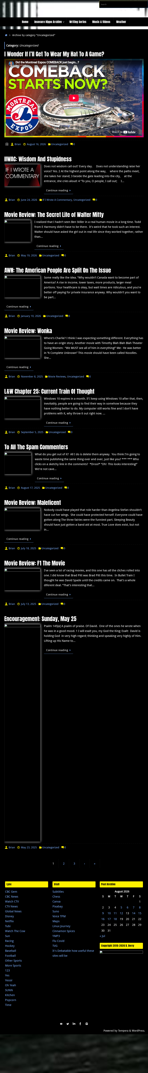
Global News (13, 911)
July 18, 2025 (28, 548)
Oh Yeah (10, 985)
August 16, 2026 (36, 144)
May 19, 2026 (29, 255)
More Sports (13, 965)
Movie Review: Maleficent (32, 502)
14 (133, 913)
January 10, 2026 (31, 316)
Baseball (10, 951)
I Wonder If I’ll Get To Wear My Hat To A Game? (54, 54)
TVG (55, 946)
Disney (9, 916)
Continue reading (57, 190)
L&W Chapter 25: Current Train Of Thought (49, 391)
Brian (18, 144)
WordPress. (138, 1030)
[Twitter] (67, 1023)
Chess (56, 896)
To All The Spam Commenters (36, 447)
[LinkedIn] (74, 1023)
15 (139, 913)
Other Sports (13, 960)
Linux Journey (61, 926)
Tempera (123, 1030)
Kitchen (10, 995)
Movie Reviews (57, 376)
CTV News (11, 906)
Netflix (9, 921)
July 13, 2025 (28, 604)
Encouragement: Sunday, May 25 (40, 619)
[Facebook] (80, 1023)
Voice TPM (59, 916)
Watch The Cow (15, 931)
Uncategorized (59, 144)
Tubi (8, 926)
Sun (7, 936)
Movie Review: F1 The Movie (34, 563)
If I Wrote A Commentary (57, 199)
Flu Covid (58, 941)
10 (109, 913)
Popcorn (10, 1000)
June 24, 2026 (29, 199)
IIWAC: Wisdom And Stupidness (38, 159)
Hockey (10, 946)
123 (7, 970)
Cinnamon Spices (63, 931)
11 (115, 913)
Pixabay (57, 906)
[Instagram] (86, 1023)
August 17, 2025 (30, 487)
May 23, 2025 (29, 847)
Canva (56, 901)
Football (10, 956)
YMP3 (56, 936)
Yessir (9, 980)
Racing (9, 941)
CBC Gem (11, 892)
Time (8, 1005)
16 (102, 919)
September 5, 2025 (32, 432)
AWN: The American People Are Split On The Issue (57, 270)
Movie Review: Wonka (28, 331)
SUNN (9, 990)
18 (115, 919)
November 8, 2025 (32, 376)
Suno (55, 911)
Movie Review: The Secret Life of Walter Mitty (54, 214)
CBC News (11, 896)
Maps (56, 921)
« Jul (102, 936)
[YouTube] (61, 1023)
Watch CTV (12, 901)
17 (109, 919)
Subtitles (58, 892)
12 (121, 913)
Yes (7, 975)
